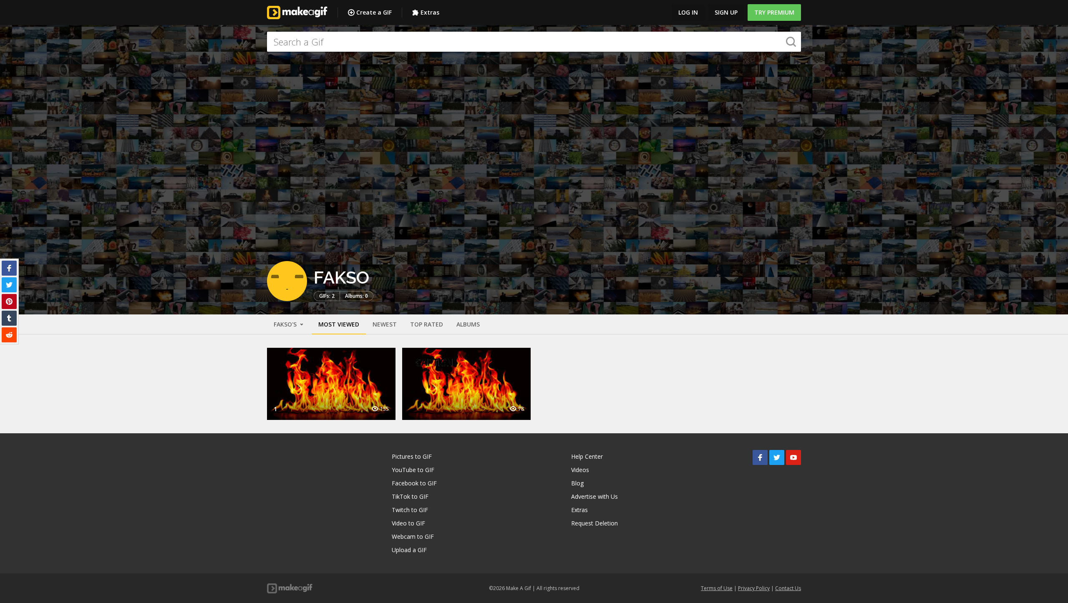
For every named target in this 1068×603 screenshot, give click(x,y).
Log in (688, 12)
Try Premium (774, 12)
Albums (468, 324)
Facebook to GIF (414, 483)
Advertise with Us (594, 496)
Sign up (726, 12)
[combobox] (534, 42)
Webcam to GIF (413, 536)
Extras (430, 12)
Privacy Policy (754, 588)
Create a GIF (374, 12)
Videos (580, 470)
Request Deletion (594, 523)
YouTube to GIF (413, 470)
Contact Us (788, 588)
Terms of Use (717, 588)
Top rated (426, 324)
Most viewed (338, 324)
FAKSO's (286, 324)
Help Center (587, 456)
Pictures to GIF (412, 456)
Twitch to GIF (410, 510)
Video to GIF (408, 523)
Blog (577, 483)
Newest (385, 324)
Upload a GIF (409, 550)
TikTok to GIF (410, 496)
